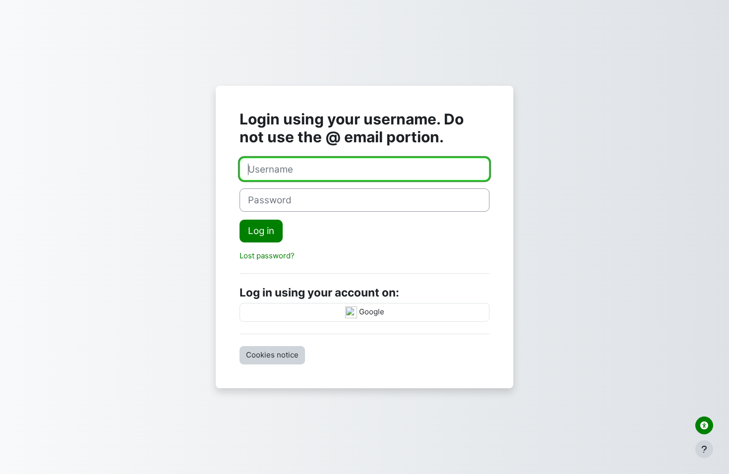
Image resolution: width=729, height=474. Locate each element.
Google (370, 311)
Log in (261, 231)
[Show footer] (704, 449)
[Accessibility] (704, 425)
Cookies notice (272, 354)
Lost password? (267, 255)
